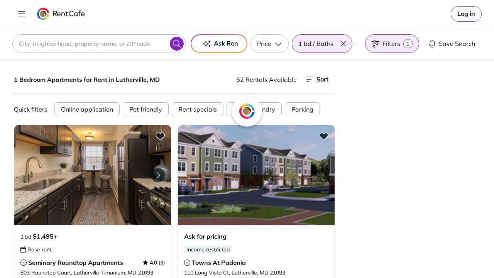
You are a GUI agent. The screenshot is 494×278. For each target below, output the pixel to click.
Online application (87, 109)
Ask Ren (226, 43)
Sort (322, 79)
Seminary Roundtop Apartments (75, 262)
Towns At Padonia (219, 262)
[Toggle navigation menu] (21, 14)
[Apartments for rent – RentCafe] (61, 14)
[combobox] (99, 43)
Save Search (457, 43)
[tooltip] (36, 249)
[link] (466, 14)
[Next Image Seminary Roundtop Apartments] (158, 175)
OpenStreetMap (453, 255)
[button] (343, 44)
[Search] (177, 44)
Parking (302, 109)
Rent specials (197, 109)
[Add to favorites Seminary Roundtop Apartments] (160, 136)
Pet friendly (145, 109)
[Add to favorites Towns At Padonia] (324, 136)
